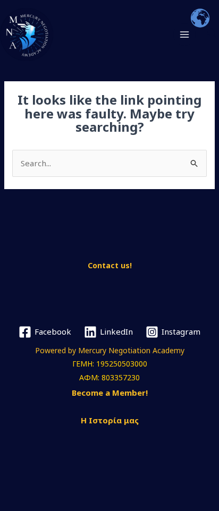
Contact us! (110, 265)
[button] (212, 34)
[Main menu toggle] (184, 34)
